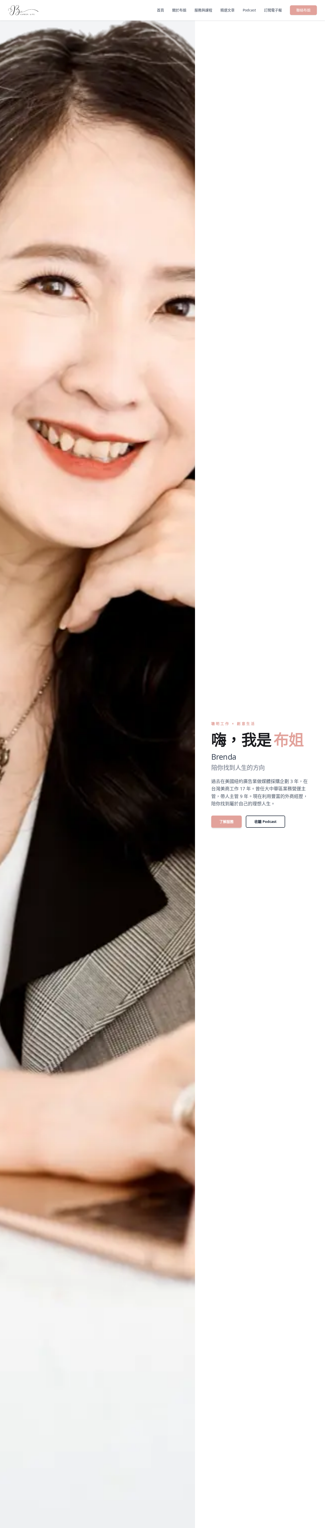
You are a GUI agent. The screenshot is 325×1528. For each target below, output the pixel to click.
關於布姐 (179, 10)
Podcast (249, 10)
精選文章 (227, 10)
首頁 (160, 10)
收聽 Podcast (265, 821)
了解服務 (226, 821)
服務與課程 (203, 10)
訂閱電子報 (273, 10)
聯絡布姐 (303, 10)
